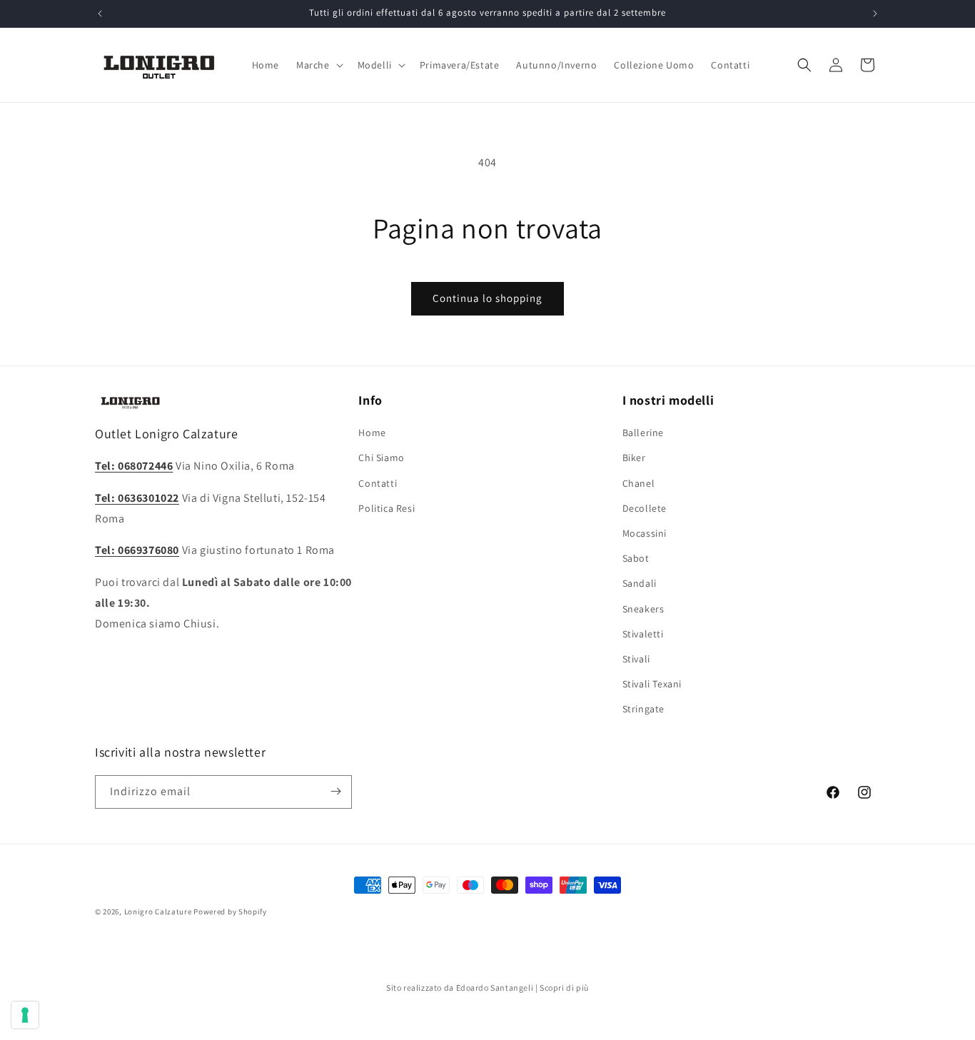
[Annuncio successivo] (875, 13)
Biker (634, 458)
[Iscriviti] (335, 791)
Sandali (639, 583)
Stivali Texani (652, 683)
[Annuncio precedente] (100, 13)
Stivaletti (643, 633)
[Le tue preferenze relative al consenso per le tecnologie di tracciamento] (25, 1015)
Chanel (638, 483)
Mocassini (644, 533)
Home (371, 432)
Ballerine (643, 432)
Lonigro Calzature (158, 912)
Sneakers (643, 608)
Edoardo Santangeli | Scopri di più (522, 987)
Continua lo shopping (487, 298)
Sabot (636, 558)
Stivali (636, 658)
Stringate (643, 708)
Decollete (644, 508)
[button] (318, 65)
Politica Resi (386, 508)
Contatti (377, 483)
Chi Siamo (381, 458)
